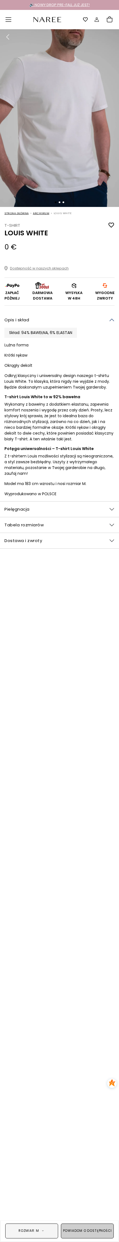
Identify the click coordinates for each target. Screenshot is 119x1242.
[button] (9, 19)
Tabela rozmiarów (24, 525)
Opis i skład (16, 320)
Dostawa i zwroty (23, 540)
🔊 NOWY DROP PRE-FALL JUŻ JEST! (59, 4)
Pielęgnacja (17, 509)
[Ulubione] (85, 19)
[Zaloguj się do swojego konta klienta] (97, 19)
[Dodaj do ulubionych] (111, 225)
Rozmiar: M (29, 1230)
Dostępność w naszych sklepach (39, 268)
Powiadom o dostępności (87, 1230)
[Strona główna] (47, 19)
